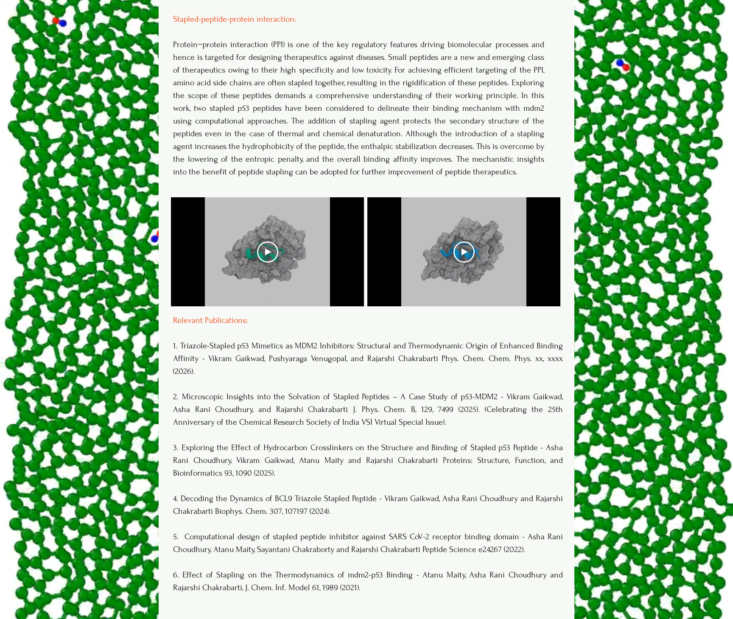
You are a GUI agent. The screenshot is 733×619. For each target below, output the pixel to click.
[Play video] (267, 252)
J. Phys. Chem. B (384, 409)
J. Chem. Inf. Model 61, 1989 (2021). (303, 587)
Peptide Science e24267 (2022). (473, 549)
